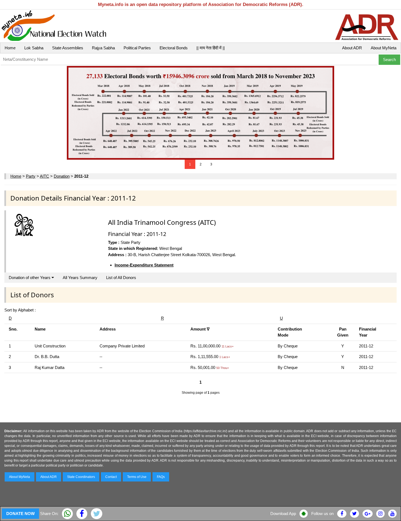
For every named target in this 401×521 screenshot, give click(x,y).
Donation (62, 176)
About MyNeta (383, 48)
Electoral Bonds (174, 48)
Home (10, 48)
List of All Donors (121, 277)
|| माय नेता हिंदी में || (210, 48)
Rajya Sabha (103, 48)
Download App (283, 513)
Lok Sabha (33, 48)
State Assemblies (67, 48)
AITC (44, 176)
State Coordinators (81, 477)
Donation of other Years (30, 277)
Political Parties (137, 48)
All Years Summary (80, 277)
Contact (111, 477)
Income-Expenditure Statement (144, 265)
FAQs (161, 477)
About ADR (352, 48)
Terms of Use (136, 477)
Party (30, 176)
